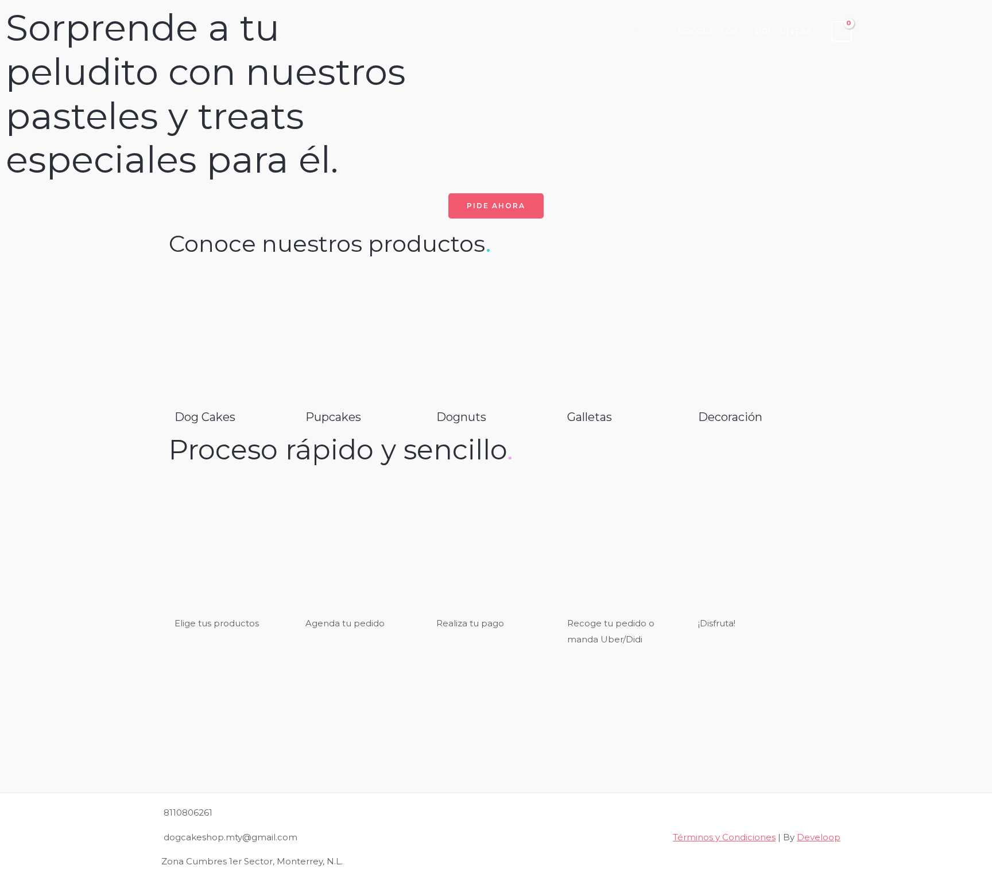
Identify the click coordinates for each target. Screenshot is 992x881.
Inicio (646, 31)
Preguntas (783, 31)
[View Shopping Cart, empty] (841, 31)
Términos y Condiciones (724, 837)
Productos (708, 31)
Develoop (818, 837)
